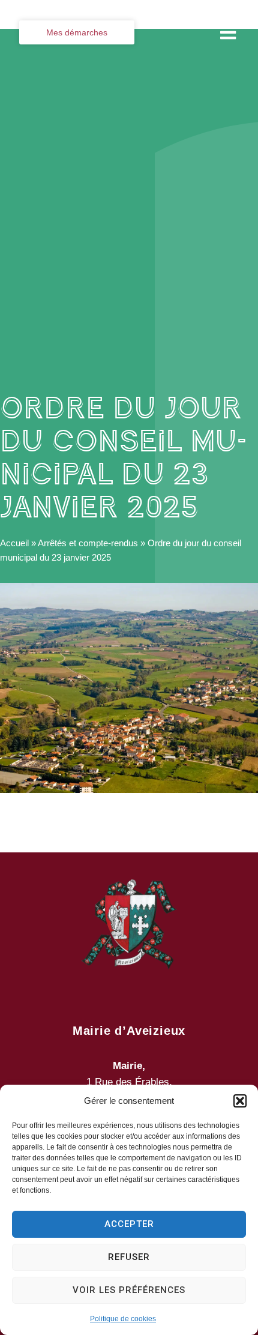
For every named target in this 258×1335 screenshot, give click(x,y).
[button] (240, 1101)
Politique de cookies (123, 1319)
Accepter (129, 1224)
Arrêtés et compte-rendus (88, 543)
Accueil (14, 543)
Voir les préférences (129, 1290)
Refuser (129, 1257)
